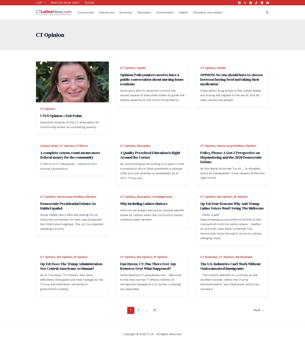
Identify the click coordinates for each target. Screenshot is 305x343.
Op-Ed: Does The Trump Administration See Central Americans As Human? (71, 266)
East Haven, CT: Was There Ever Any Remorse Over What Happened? (148, 266)
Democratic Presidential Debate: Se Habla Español (68, 206)
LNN (39, 2)
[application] (44, 2)
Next (259, 310)
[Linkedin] (262, 2)
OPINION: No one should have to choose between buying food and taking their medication (231, 79)
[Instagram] (250, 2)
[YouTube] (267, 2)
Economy (125, 12)
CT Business (208, 257)
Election (250, 145)
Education (144, 12)
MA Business (243, 257)
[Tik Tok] (256, 2)
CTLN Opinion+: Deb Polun (61, 115)
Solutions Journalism (207, 12)
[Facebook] (239, 2)
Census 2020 (49, 145)
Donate (89, 2)
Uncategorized (162, 196)
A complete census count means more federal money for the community (70, 155)
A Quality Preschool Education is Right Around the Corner (150, 155)
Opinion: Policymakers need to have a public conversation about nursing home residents (152, 79)
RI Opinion (241, 196)
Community (86, 12)
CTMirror (82, 145)
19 (154, 310)
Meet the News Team (65, 2)
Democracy (106, 12)
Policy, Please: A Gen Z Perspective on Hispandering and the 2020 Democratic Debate (231, 157)
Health (183, 12)
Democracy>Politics (230, 145)
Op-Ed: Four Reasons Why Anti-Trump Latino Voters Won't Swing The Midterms (232, 206)
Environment (165, 12)
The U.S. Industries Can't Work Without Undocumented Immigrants (230, 266)
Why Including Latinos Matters (143, 203)
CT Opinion (47, 108)
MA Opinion (224, 196)
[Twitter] (245, 2)
